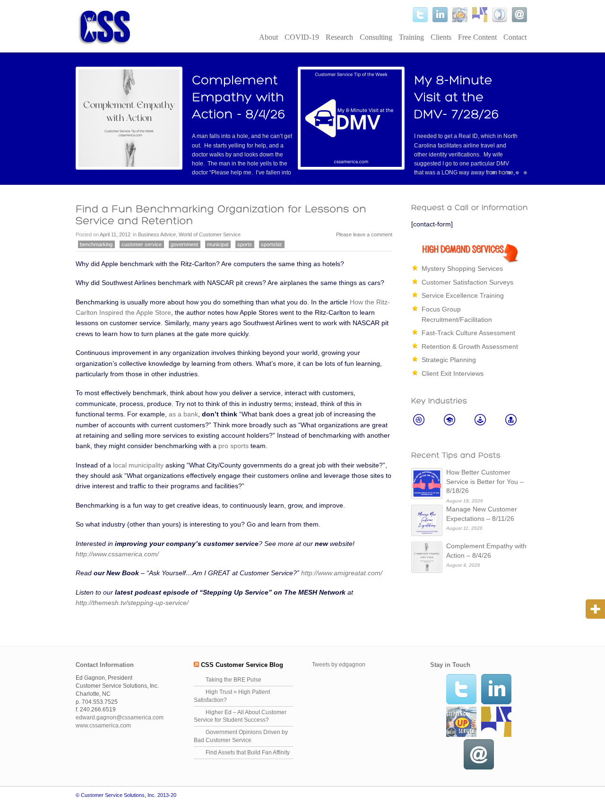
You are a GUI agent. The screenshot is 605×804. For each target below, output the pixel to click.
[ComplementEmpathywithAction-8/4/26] (240, 96)
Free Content (477, 37)
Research (339, 37)
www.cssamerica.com (103, 725)
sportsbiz (271, 244)
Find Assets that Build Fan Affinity (248, 752)
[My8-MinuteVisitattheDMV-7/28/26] (456, 96)
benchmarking (96, 244)
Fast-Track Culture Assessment (468, 333)
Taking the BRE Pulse (233, 679)
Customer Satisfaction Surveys (467, 282)
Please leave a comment (364, 234)
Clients (441, 37)
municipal (217, 244)
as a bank (183, 414)
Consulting (376, 37)
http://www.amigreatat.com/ (341, 573)
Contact (515, 37)
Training (411, 37)
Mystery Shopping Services (462, 268)
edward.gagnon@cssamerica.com (120, 717)
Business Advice (157, 234)
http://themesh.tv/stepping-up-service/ (132, 602)
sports (244, 244)
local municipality (138, 465)
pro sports (233, 446)
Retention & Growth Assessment (470, 346)
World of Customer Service (210, 234)
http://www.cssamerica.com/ (117, 554)
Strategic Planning (449, 359)
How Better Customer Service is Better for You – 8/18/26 (485, 481)
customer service (141, 244)
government (184, 244)
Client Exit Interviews (453, 373)
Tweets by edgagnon (338, 664)
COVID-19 (302, 37)
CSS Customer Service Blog (242, 664)
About (268, 37)
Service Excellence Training (463, 295)
